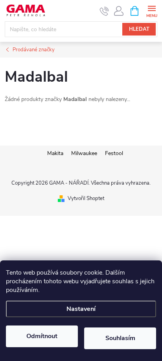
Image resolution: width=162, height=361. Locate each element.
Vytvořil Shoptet (86, 198)
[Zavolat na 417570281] (104, 11)
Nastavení (81, 309)
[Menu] (151, 10)
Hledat (139, 29)
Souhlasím (120, 338)
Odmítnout (41, 336)
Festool (114, 153)
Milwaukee (84, 153)
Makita (55, 153)
